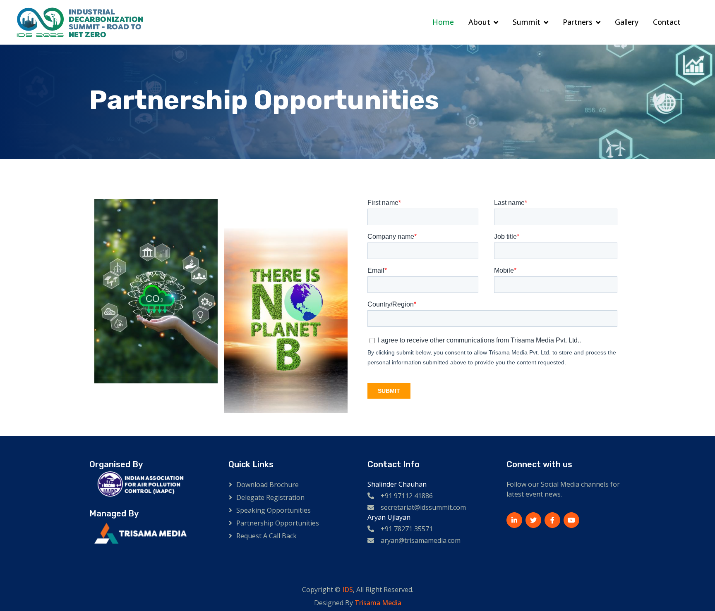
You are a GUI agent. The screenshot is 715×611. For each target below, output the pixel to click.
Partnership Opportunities (277, 523)
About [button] (479, 22)
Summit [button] (526, 22)
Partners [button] (578, 22)
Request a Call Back (266, 535)
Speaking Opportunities (273, 510)
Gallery (626, 22)
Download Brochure (267, 484)
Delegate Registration (270, 497)
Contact (667, 22)
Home (443, 22)
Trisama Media (378, 602)
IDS (347, 589)
